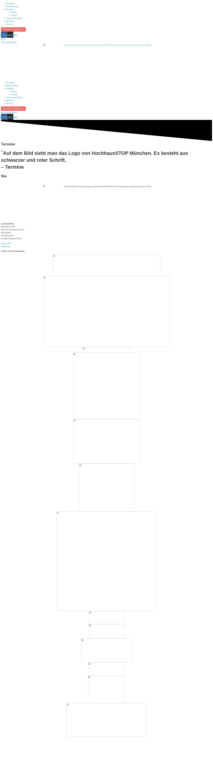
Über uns (9, 24)
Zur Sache (10, 3)
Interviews (10, 21)
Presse (14, 12)
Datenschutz (6, 243)
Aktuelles (9, 9)
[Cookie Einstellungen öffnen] (19, 754)
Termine (14, 15)
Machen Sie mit (12, 6)
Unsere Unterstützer (14, 18)
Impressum (5, 246)
